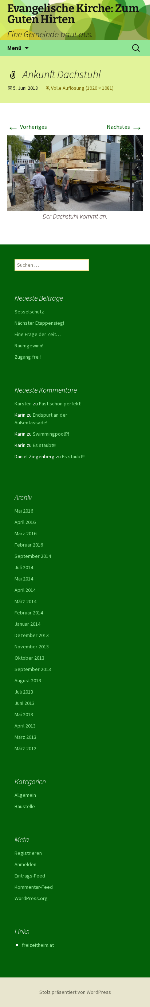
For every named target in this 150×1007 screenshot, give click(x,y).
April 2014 (25, 590)
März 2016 (25, 533)
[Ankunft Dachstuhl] (75, 172)
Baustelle (25, 806)
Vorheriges (27, 126)
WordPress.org (31, 898)
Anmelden (25, 864)
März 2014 (25, 601)
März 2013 (25, 737)
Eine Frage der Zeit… (38, 334)
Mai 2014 (24, 578)
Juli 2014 (24, 567)
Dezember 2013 (32, 635)
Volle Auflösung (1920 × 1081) (82, 88)
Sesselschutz (29, 311)
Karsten (23, 403)
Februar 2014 (29, 612)
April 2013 (25, 725)
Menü (14, 47)
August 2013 (28, 680)
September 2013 (33, 669)
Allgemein (25, 795)
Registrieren (28, 853)
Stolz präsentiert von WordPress (75, 992)
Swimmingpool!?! (51, 434)
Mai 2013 (24, 714)
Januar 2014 (27, 624)
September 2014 (33, 556)
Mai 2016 (24, 511)
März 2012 (25, 748)
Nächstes (125, 126)
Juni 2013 (25, 703)
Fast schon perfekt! (60, 403)
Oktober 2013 (29, 658)
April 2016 (25, 522)
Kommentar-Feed (34, 887)
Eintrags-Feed (30, 875)
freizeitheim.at (38, 945)
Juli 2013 (24, 691)
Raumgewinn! (29, 345)
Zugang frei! (28, 357)
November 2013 (32, 646)
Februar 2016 (29, 544)
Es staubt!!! (44, 445)
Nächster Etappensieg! (39, 323)
